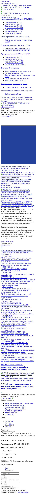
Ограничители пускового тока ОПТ (17, 78)
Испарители (9, 414)
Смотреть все (5, 245)
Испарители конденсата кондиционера (14, 84)
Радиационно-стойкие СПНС (15, 409)
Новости (4, 5)
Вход (6, 468)
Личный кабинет (8, 9)
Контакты (20, 5)
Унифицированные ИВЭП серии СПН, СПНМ (17, 19)
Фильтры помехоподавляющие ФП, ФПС (19, 71)
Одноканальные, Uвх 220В (14, 28)
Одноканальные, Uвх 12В (13, 22)
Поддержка (28, 5)
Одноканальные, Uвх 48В (13, 26)
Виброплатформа (11, 412)
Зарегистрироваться (8, 488)
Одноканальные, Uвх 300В (14, 29)
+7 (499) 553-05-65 (8, 7)
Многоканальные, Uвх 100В (14, 64)
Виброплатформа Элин (13, 94)
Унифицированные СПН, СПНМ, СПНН (19, 403)
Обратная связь (6, 398)
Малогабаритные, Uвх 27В (14, 61)
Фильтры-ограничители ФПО (15, 80)
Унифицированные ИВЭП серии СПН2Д (15, 37)
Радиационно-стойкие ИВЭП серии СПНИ (15, 45)
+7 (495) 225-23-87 (23, 7)
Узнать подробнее (7, 116)
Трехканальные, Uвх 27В (13, 33)
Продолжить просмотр (8, 492)
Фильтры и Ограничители (10, 68)
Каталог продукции (22, 13)
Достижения (5, 3)
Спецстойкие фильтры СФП (14, 73)
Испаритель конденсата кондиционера (18, 87)
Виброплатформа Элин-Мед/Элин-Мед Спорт (16, 90)
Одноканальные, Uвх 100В (14, 63)
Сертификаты (5, 99)
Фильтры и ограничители (13, 411)
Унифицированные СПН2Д (14, 405)
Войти (4, 477)
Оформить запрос (7, 17)
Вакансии (13, 3)
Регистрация (9, 470)
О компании (5, 2)
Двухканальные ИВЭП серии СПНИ (17, 50)
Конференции (12, 5)
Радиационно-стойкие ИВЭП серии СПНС (15, 54)
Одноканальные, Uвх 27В (13, 24)
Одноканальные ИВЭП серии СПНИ (17, 49)
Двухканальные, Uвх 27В (13, 31)
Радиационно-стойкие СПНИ (15, 407)
